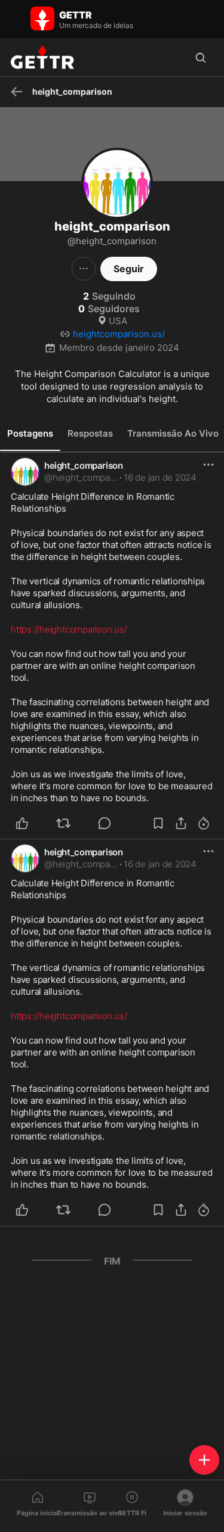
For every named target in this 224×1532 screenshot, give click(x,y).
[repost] (70, 823)
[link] (160, 478)
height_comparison (83, 465)
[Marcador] (158, 823)
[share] (181, 823)
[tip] (111, 823)
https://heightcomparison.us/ (69, 629)
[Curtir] (29, 823)
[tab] (30, 433)
